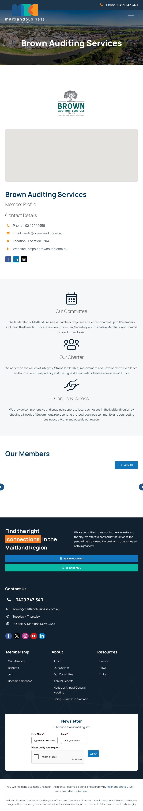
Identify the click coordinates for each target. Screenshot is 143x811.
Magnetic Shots (116, 787)
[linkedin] (16, 259)
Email (64, 733)
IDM (131, 787)
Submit (93, 753)
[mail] (24, 259)
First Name (37, 733)
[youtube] (33, 636)
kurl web (83, 791)
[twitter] (17, 636)
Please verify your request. (46, 747)
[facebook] (8, 259)
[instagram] (25, 636)
